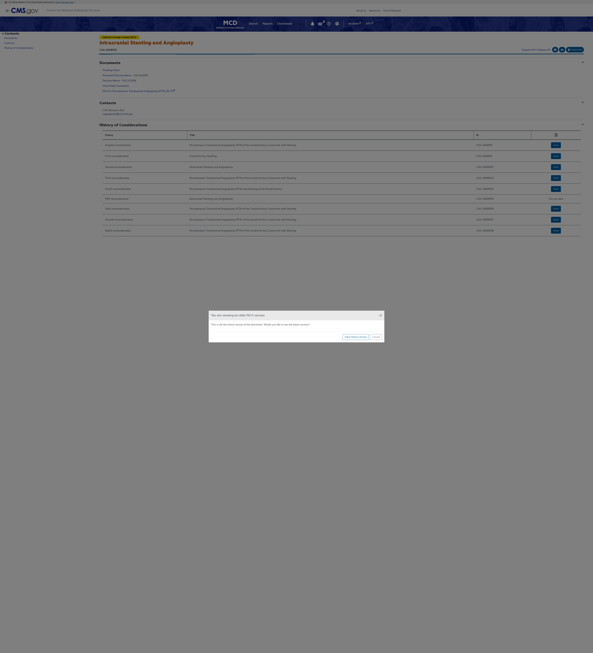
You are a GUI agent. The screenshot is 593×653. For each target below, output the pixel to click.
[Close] (380, 315)
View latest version (356, 337)
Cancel (376, 337)
